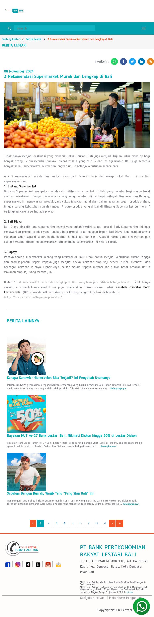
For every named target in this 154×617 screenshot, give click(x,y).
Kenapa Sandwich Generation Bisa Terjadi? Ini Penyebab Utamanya (58, 377)
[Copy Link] (149, 60)
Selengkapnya (118, 388)
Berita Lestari (34, 39)
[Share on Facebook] (122, 60)
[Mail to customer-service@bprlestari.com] (58, 563)
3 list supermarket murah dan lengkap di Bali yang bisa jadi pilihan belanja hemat (71, 282)
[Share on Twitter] (131, 60)
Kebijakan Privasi (92, 597)
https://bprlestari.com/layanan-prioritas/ (33, 297)
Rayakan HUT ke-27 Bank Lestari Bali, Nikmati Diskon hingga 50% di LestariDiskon (72, 435)
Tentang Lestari (11, 39)
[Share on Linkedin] (140, 60)
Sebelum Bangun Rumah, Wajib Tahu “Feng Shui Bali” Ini (50, 493)
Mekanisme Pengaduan (125, 597)
